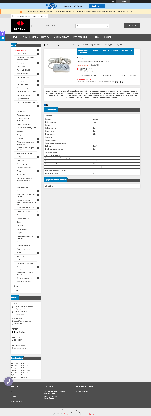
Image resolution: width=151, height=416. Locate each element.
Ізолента (20, 138)
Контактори (20, 256)
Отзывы (95, 37)
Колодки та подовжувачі (25, 278)
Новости (107, 37)
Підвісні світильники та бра (26, 102)
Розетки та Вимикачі (24, 281)
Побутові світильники (24, 167)
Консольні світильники (24, 153)
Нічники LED (21, 174)
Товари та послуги (53, 45)
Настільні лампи (22, 84)
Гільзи (19, 171)
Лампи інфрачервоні (24, 124)
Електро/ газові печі (23, 218)
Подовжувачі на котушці (25, 263)
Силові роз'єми (22, 229)
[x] (47, 105)
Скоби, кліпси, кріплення (25, 191)
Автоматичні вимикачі (24, 211)
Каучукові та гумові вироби (26, 135)
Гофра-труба (21, 66)
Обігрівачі (20, 225)
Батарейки (20, 160)
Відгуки (17, 290)
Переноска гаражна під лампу (27, 128)
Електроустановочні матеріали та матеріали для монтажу (26, 202)
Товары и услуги (29, 37)
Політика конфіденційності (89, 414)
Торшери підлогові (23, 99)
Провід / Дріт (21, 54)
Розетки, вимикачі (23, 73)
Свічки (19, 222)
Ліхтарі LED (21, 157)
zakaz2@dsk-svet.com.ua (22, 321)
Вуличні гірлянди (22, 88)
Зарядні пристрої (22, 164)
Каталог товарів (20, 50)
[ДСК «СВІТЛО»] (20, 25)
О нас (16, 286)
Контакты (45, 37)
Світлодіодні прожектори (25, 63)
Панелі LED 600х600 (24, 70)
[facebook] (45, 105)
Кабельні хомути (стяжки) (25, 208)
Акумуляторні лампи (24, 249)
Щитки (19, 253)
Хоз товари (20, 215)
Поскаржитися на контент (72, 414)
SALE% (15, 37)
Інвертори (20, 184)
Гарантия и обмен (80, 37)
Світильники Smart (23, 77)
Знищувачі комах (22, 187)
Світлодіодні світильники (25, 81)
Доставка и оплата (61, 37)
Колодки (20, 131)
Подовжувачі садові (23, 115)
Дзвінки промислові (23, 245)
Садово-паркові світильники (26, 91)
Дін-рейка (20, 233)
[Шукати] (107, 26)
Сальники (20, 242)
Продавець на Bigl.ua (75, 412)
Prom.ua (86, 410)
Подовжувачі (66, 45)
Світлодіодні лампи (23, 95)
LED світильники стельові (25, 260)
